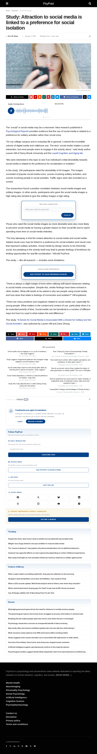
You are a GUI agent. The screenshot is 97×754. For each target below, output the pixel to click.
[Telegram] (79, 503)
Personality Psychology (18, 690)
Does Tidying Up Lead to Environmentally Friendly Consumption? (70, 353)
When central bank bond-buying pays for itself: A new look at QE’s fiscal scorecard (41, 588)
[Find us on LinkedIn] (14, 746)
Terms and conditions (17, 724)
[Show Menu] (7, 3)
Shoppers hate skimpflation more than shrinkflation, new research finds (37, 579)
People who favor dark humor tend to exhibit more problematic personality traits (40, 539)
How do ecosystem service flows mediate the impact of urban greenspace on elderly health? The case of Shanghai (70, 369)
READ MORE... (63, 675)
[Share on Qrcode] (35, 97)
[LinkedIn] (79, 497)
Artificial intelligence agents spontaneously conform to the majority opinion (38, 647)
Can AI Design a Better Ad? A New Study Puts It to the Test (31, 593)
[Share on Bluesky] (89, 97)
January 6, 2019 (30, 36)
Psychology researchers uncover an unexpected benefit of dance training (37, 623)
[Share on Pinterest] (48, 97)
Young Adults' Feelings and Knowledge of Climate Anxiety (69, 389)
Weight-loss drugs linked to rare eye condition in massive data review (36, 544)
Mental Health (13, 683)
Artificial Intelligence (16, 697)
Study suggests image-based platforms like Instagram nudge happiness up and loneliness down (27, 361)
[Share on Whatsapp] (44, 97)
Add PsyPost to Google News (48, 470)
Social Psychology (26, 10)
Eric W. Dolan (13, 36)
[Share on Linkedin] (53, 97)
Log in (20, 421)
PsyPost (48, 3)
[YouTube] (58, 503)
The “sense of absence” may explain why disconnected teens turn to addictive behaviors (43, 548)
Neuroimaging (13, 686)
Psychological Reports (17, 131)
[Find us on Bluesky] (35, 746)
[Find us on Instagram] (18, 746)
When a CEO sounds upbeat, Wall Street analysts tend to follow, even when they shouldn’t (44, 583)
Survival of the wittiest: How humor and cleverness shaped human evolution (39, 642)
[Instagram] (38, 503)
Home (8, 10)
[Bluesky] (58, 497)
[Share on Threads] (85, 97)
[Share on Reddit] (40, 97)
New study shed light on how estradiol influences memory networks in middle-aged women (45, 558)
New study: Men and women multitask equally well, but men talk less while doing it (41, 628)
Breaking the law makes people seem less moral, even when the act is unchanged (40, 619)
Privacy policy (13, 720)
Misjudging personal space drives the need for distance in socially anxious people (41, 609)
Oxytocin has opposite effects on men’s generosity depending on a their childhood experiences (46, 553)
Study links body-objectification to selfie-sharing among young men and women (27, 385)
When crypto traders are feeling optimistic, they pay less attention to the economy (41, 574)
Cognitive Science (15, 701)
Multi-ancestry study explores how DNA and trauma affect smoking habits (38, 633)
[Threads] (18, 503)
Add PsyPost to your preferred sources (48, 274)
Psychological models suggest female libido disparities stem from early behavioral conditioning (47, 652)
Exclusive (15, 10)
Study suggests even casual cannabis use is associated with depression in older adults (43, 638)
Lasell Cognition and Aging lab (67, 153)
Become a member (35, 421)
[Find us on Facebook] (6, 746)
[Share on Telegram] (57, 97)
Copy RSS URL (48, 485)
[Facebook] (18, 497)
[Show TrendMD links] (90, 399)
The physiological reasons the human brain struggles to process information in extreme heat (45, 614)
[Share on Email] (31, 97)
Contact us (11, 713)
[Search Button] (90, 3)
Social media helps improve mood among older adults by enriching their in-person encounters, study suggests (27, 369)
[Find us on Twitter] (10, 746)
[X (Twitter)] (38, 497)
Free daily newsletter (48, 204)
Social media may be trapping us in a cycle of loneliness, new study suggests (27, 353)
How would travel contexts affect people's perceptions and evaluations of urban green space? (70, 361)
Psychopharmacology (17, 705)
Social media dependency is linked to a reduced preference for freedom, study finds (27, 377)
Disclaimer (11, 717)
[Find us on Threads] (30, 746)
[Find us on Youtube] (26, 746)
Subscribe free (48, 455)
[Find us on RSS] (22, 746)
